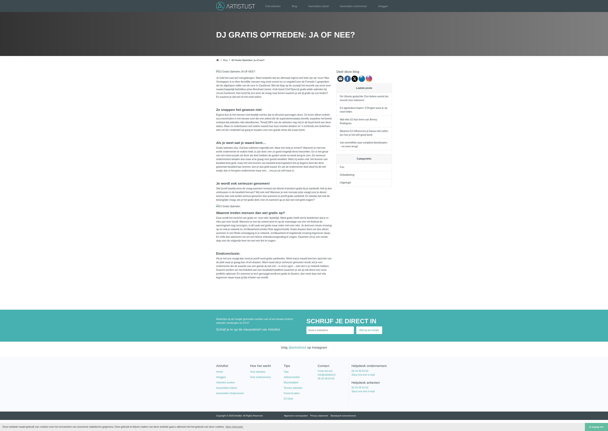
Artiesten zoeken (225, 382)
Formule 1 (311, 81)
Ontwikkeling (347, 175)
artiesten (234, 122)
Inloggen (383, 6)
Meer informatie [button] (234, 426)
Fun (342, 167)
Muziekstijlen (291, 382)
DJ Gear (288, 398)
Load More (274, 287)
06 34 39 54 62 (326, 378)
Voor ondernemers (260, 377)
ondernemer (230, 151)
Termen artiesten (293, 388)
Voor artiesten (258, 371)
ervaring (306, 233)
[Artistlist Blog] (236, 5)
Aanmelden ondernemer (353, 6)
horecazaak (232, 155)
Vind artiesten (273, 6)
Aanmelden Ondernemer (230, 393)
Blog (294, 6)
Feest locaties (291, 393)
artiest (268, 118)
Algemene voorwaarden (296, 415)
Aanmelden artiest (318, 6)
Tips (286, 371)
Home (219, 371)
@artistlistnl (297, 347)
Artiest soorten (292, 377)
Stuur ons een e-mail (363, 374)
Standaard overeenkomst (343, 415)
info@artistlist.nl (327, 374)
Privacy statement (319, 415)
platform (278, 270)
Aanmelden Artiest (226, 388)
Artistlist (247, 270)
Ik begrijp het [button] (596, 427)
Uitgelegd (345, 182)
